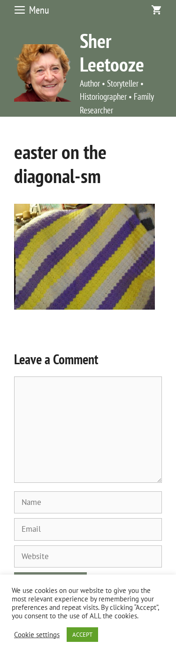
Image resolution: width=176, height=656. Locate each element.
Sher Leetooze (112, 52)
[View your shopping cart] (156, 10)
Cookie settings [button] (37, 635)
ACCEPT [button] (82, 635)
